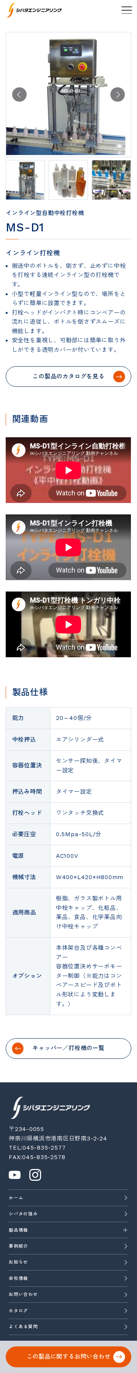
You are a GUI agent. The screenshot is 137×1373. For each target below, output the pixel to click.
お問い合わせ (23, 1294)
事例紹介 (18, 1246)
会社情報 (18, 1278)
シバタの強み (23, 1213)
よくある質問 (23, 1326)
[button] (19, 94)
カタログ (18, 1310)
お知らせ (18, 1262)
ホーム (16, 1198)
